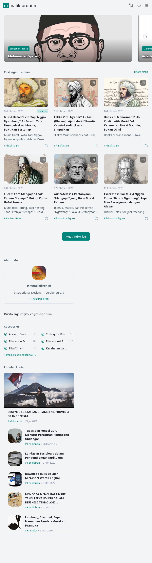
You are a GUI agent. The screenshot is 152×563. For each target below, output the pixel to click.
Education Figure (19, 48)
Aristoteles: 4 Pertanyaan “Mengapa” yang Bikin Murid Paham (74, 198)
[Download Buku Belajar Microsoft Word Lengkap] (15, 485)
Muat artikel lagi (76, 236)
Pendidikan (33, 444)
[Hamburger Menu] (147, 5)
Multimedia (16, 421)
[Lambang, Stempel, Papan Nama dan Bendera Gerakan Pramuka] (15, 528)
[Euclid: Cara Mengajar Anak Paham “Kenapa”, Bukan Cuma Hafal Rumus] (26, 182)
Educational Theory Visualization (56, 341)
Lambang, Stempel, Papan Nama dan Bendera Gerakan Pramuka (45, 521)
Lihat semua (141, 72)
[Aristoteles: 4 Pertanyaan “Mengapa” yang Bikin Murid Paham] (76, 182)
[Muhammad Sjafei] (68, 38)
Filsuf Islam (12, 145)
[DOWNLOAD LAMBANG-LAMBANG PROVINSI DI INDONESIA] (39, 406)
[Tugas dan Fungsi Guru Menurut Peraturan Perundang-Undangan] (15, 442)
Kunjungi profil (41, 299)
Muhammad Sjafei (23, 56)
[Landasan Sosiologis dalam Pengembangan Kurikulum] (15, 465)
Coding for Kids (56, 334)
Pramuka (32, 530)
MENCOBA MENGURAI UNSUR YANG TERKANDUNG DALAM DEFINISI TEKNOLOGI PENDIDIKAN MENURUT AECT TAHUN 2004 (45, 502)
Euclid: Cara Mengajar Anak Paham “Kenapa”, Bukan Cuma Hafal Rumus (25, 198)
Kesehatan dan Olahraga (57, 348)
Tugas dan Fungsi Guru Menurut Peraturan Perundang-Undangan (47, 435)
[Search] (139, 5)
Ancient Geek (13, 218)
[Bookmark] (43, 83)
